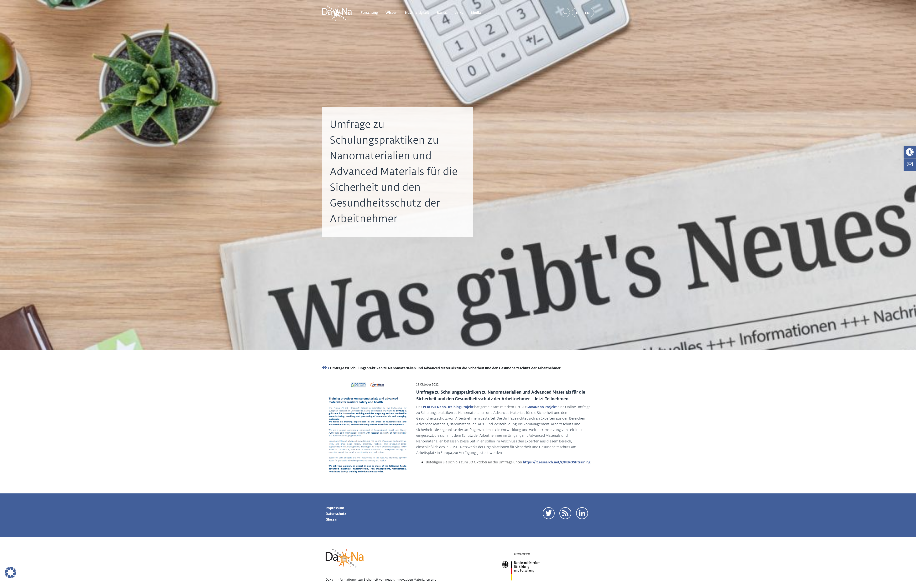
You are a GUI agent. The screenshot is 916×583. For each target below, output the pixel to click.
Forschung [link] (369, 12)
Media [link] (476, 12)
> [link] (328, 367)
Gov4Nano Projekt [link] (541, 406)
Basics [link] (442, 12)
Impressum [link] (335, 507)
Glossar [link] (332, 519)
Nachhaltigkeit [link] (417, 12)
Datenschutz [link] (336, 513)
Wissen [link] (391, 12)
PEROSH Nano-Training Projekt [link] (448, 406)
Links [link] (458, 12)
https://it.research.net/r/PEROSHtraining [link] (556, 462)
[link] (910, 152)
